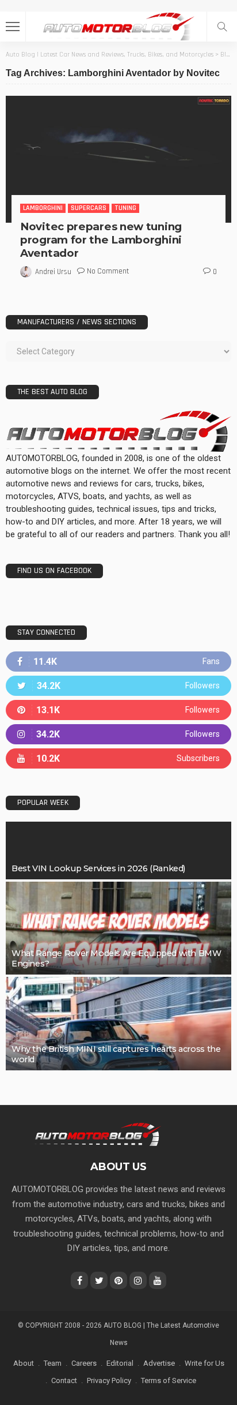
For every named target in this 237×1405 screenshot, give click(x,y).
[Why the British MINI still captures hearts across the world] (118, 1023)
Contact (64, 1380)
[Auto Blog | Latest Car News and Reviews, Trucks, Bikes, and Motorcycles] (97, 1134)
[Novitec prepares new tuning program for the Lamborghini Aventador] (118, 159)
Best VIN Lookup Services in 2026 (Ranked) (98, 868)
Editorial (119, 1363)
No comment (108, 271)
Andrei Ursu (53, 271)
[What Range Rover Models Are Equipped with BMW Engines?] (118, 928)
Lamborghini (43, 208)
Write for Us (204, 1363)
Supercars (88, 208)
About (23, 1363)
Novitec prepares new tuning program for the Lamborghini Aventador (101, 240)
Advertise (159, 1363)
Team (53, 1363)
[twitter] (118, 686)
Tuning (125, 208)
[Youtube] (118, 758)
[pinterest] (118, 710)
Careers (84, 1363)
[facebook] (118, 661)
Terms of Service (168, 1380)
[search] (222, 27)
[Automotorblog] (118, 25)
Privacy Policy (109, 1380)
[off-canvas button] (13, 26)
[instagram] (118, 734)
